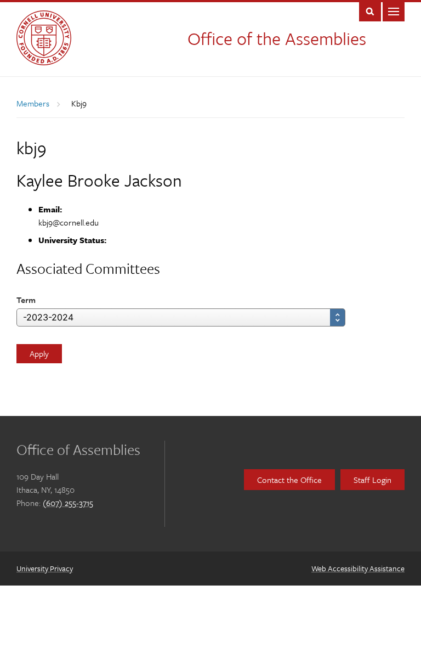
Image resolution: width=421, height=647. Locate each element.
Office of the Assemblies (276, 38)
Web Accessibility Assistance (358, 568)
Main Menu (394, 10)
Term (26, 300)
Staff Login (372, 480)
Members (32, 103)
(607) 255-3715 (68, 503)
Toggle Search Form (370, 10)
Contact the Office (289, 480)
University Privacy (44, 568)
